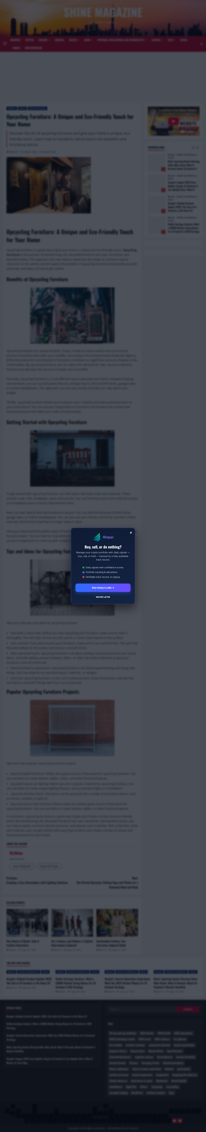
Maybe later (103, 596)
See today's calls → (103, 587)
